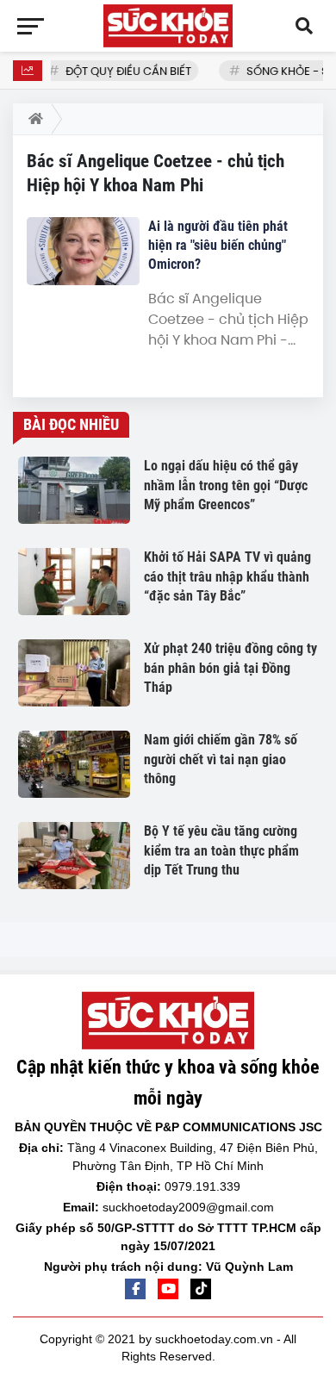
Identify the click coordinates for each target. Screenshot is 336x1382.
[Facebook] (135, 1289)
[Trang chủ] (32, 118)
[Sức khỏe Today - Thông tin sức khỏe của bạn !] (168, 26)
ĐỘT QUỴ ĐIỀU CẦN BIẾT (125, 71)
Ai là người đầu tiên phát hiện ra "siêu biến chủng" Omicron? (218, 245)
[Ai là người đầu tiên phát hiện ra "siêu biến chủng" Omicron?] (83, 251)
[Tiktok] (200, 1289)
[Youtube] (168, 1289)
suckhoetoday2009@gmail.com (188, 1207)
